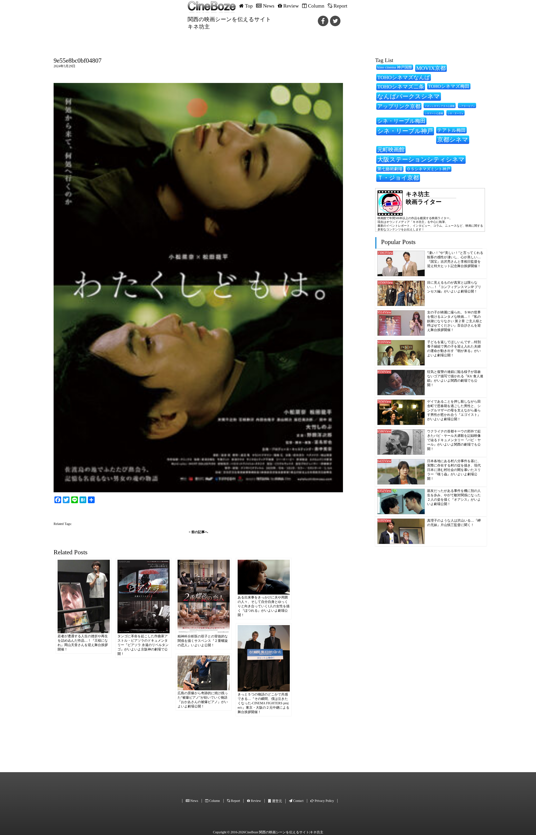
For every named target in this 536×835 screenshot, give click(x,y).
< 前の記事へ (198, 532)
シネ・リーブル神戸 (405, 131)
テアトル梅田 (451, 130)
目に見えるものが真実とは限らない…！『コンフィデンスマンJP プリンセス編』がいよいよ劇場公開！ (454, 287)
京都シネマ (452, 139)
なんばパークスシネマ (408, 96)
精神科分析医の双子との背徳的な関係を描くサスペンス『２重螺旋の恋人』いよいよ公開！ (203, 641)
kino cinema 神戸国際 (394, 67)
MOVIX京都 (431, 68)
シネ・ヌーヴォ (455, 113)
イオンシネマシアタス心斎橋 (440, 106)
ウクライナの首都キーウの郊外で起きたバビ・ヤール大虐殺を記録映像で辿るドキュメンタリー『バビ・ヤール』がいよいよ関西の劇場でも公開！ (454, 440)
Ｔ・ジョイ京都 (398, 177)
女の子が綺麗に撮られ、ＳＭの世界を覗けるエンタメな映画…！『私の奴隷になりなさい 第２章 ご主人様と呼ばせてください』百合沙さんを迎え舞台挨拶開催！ (454, 321)
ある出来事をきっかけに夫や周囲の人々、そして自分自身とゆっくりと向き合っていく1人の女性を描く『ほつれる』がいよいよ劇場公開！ (264, 606)
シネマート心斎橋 (434, 113)
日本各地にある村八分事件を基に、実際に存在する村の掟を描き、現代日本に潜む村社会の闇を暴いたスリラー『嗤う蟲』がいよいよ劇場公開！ (454, 469)
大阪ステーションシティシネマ (421, 159)
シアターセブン (467, 106)
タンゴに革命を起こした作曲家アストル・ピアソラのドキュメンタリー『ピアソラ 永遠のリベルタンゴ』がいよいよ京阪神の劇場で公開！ (143, 644)
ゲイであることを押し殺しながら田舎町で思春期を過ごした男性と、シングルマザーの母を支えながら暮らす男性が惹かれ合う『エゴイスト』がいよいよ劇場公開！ (454, 410)
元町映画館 (391, 149)
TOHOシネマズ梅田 (448, 86)
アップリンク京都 (398, 106)
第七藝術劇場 (389, 169)
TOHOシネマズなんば (403, 77)
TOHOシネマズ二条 (400, 86)
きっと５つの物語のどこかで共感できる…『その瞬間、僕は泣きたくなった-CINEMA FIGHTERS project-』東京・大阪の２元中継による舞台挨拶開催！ (263, 703)
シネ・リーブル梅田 (401, 121)
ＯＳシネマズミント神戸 (428, 169)
